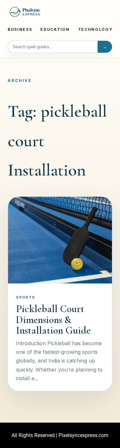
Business (20, 29)
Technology (95, 29)
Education (54, 29)
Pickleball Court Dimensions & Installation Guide (53, 319)
